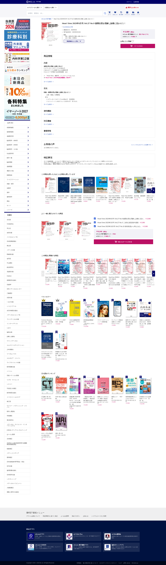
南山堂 (9, 245)
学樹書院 (9, 416)
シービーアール (11, 306)
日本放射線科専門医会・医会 (15, 461)
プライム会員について (33, 516)
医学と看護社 (11, 411)
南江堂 (9, 401)
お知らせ (85, 516)
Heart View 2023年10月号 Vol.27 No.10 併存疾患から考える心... (119, 226)
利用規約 (79, 563)
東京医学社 (10, 420)
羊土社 (9, 228)
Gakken (9, 276)
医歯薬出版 (10, 254)
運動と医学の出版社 (13, 492)
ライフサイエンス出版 (13, 362)
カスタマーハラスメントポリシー (108, 563)
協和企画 (9, 332)
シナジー (9, 384)
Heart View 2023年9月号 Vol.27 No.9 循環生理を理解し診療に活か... (121, 219)
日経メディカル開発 (13, 375)
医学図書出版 (11, 367)
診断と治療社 (11, 336)
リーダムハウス (11, 354)
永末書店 (9, 438)
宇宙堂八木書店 (11, 388)
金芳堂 (9, 258)
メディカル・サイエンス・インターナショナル (17, 425)
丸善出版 (9, 297)
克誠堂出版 (10, 271)
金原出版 (9, 232)
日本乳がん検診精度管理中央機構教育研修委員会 (17, 443)
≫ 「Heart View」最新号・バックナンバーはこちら (59, 75)
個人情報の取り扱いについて (90, 563)
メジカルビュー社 (12, 237)
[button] (153, 190)
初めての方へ (76, 516)
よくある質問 (65, 516)
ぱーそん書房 (11, 434)
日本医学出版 (11, 474)
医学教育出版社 (11, 393)
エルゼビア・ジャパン (13, 358)
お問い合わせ (126, 563)
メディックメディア (13, 453)
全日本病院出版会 (12, 310)
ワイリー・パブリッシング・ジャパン (17, 406)
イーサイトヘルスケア (13, 397)
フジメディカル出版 (13, 319)
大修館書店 (10, 487)
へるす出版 (10, 302)
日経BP (9, 284)
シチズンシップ (11, 479)
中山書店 (9, 263)
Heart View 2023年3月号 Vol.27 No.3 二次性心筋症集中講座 (118, 222)
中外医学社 (10, 224)
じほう (9, 328)
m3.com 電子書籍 (46, 19)
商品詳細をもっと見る (73, 41)
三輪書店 (9, 293)
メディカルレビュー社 (13, 315)
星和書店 (9, 457)
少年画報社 (10, 349)
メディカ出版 (11, 250)
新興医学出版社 (11, 280)
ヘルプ (120, 563)
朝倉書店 (9, 448)
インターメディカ (12, 323)
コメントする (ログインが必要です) (141, 145)
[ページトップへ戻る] (160, 562)
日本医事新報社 (11, 241)
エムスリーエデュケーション (15, 345)
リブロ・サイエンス (13, 380)
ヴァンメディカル (12, 341)
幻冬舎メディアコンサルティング (17, 430)
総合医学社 (10, 267)
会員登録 (136, 2)
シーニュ (9, 371)
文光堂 (9, 219)
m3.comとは (135, 563)
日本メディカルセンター (14, 289)
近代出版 (9, 466)
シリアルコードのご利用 (98, 516)
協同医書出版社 (11, 470)
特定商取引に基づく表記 (50, 516)
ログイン (129, 2)
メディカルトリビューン (14, 483)
